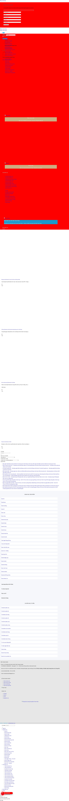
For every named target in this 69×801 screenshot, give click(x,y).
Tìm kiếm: (3, 725)
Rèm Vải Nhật (7, 734)
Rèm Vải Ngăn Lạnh (8, 760)
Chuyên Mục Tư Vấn (4, 460)
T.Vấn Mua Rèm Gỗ (8, 771)
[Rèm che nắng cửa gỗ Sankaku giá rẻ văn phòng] (22, 380)
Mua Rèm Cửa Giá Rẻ (8, 779)
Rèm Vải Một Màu (8, 738)
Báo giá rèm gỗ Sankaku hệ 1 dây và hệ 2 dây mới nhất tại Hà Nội (11, 279)
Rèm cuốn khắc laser (8, 748)
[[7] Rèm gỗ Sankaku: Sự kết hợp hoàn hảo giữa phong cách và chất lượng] (20, 327)
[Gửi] (1, 454)
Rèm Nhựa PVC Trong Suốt (9, 761)
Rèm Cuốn (6, 747)
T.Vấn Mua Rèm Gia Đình (9, 776)
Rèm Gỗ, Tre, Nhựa (8, 745)
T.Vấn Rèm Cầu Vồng (8, 770)
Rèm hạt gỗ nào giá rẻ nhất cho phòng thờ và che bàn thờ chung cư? (15, 485)
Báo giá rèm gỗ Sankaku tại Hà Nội (6, 441)
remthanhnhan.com (11, 723)
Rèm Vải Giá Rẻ (7, 741)
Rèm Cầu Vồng (7, 744)
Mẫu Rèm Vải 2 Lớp (8, 735)
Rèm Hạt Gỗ (7, 757)
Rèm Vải (6, 731)
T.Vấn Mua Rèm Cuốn (8, 773)
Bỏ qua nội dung (3, 0)
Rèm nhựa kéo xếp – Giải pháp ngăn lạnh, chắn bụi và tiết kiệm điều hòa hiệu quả (17, 471)
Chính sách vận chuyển (7, 682)
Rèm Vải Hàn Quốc (8, 732)
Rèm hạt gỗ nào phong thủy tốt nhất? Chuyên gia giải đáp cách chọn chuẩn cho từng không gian (20, 487)
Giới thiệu (5, 693)
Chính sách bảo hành (7, 685)
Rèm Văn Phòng (7, 754)
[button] (4, 32)
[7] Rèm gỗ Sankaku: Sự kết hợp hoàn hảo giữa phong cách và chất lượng (12, 329)
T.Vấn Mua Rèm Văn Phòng (9, 777)
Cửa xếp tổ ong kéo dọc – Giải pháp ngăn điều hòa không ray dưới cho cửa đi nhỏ (17, 468)
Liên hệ (5, 695)
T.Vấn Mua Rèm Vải (8, 767)
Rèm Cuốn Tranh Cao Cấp (9, 751)
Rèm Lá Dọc (7, 750)
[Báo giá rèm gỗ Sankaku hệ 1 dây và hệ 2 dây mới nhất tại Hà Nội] (18, 277)
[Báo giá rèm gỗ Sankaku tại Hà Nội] (15, 439)
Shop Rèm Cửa (5, 35)
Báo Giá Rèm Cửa (5, 227)
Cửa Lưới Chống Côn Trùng (9, 783)
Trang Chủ (4, 34)
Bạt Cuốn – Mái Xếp (8, 763)
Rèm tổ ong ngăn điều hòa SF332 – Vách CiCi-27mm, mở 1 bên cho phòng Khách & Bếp (18, 482)
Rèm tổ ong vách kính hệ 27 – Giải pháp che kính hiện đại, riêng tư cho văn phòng (17, 465)
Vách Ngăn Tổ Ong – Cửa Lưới (10, 758)
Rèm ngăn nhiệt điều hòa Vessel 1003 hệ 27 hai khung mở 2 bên (14, 463)
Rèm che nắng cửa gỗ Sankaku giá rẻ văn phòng (8, 382)
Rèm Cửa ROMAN (8, 742)
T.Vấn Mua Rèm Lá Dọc (9, 774)
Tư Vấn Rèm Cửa (5, 172)
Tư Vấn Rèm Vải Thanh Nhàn (9, 780)
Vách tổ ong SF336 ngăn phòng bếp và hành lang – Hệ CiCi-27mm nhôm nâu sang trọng (18, 479)
